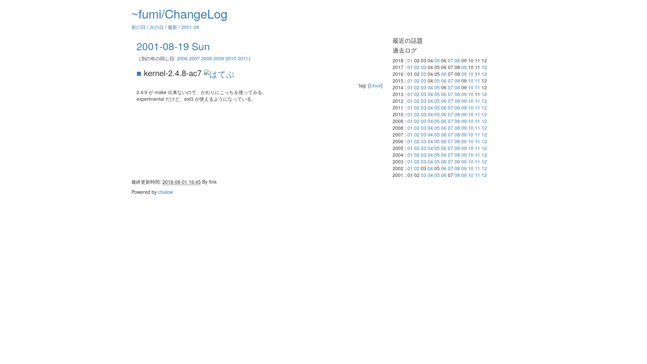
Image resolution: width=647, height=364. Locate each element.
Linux (375, 85)
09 (464, 67)
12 (484, 67)
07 (450, 60)
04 (430, 87)
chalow (165, 191)
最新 (172, 27)
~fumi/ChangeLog (179, 13)
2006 (182, 58)
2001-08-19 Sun (173, 46)
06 (443, 73)
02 (417, 67)
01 (410, 60)
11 (477, 80)
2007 (194, 58)
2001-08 (190, 27)
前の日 (138, 27)
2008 (206, 58)
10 (470, 73)
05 (437, 60)
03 (423, 67)
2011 (243, 58)
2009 (218, 58)
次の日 (157, 27)
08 (457, 60)
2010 (230, 58)
